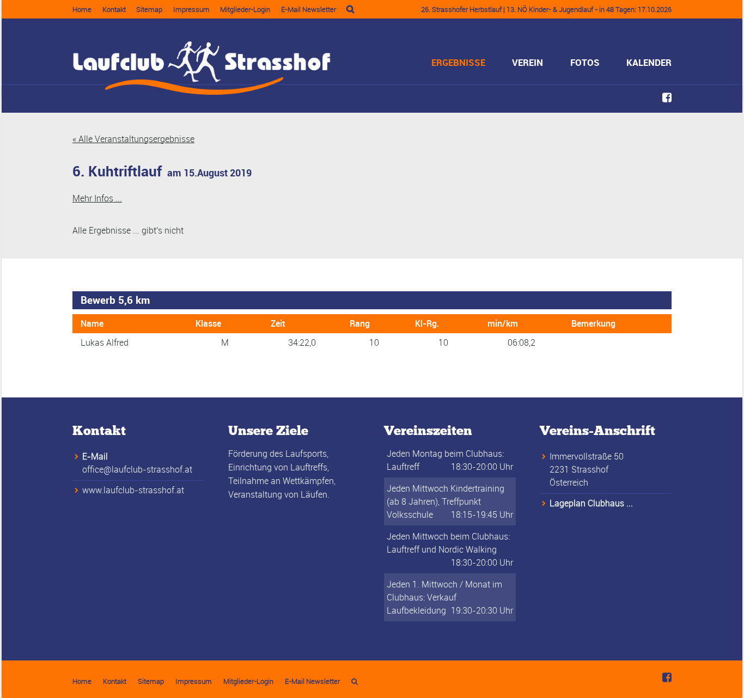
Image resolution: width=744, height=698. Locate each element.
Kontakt (114, 9)
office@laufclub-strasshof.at (137, 469)
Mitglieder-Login (245, 9)
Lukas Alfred (105, 342)
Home (82, 9)
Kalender (649, 62)
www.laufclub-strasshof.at (133, 490)
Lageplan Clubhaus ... (591, 503)
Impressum (191, 9)
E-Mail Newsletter (308, 9)
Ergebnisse (458, 62)
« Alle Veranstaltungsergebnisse (133, 139)
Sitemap (149, 9)
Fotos (585, 62)
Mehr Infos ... (97, 198)
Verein (527, 62)
